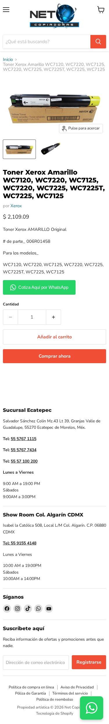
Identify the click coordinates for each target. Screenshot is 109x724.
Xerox (16, 206)
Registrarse (88, 662)
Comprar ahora (55, 356)
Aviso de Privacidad (77, 687)
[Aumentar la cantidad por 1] (53, 317)
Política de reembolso (54, 699)
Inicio (8, 59)
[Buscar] (98, 41)
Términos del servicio (70, 693)
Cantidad (11, 304)
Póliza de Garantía (30, 693)
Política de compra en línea (31, 687)
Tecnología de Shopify (54, 713)
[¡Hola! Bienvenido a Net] (91, 708)
